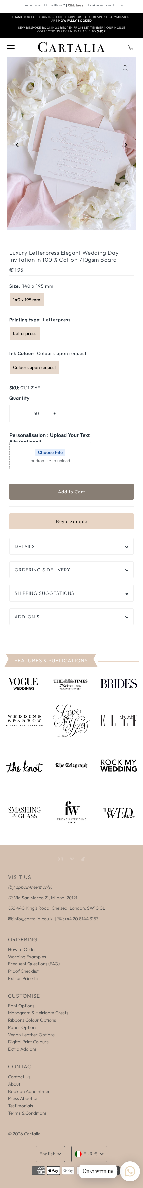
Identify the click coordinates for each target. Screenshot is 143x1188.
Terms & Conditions (27, 1113)
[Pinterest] (72, 859)
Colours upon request (34, 367)
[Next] (125, 145)
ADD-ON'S (27, 617)
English (47, 1154)
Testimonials (20, 1106)
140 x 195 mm (26, 300)
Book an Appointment (30, 1091)
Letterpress (24, 333)
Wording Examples (27, 957)
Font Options (21, 1006)
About (14, 1084)
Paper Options (22, 1027)
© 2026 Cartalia (24, 1134)
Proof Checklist (23, 971)
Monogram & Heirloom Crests (38, 1013)
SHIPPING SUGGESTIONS (44, 593)
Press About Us (23, 1098)
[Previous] (17, 145)
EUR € (90, 1154)
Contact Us (19, 1077)
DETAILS (25, 546)
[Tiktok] (83, 859)
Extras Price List (24, 978)
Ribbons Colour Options (32, 1020)
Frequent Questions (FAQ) (34, 964)
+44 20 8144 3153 (81, 919)
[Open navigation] (11, 48)
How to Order (22, 949)
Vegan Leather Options (31, 1035)
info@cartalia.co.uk (33, 919)
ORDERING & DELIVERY (42, 570)
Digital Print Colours (28, 1042)
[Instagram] (60, 859)
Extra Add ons (22, 1049)
